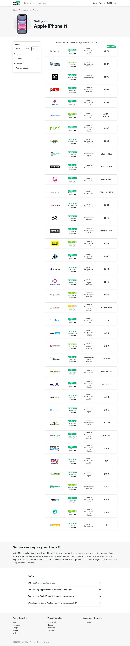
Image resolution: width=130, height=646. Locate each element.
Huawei (15, 630)
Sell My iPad (111, 3)
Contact (46, 642)
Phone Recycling (20, 618)
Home (15, 10)
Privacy (32, 642)
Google (15, 627)
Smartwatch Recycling (92, 618)
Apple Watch (87, 622)
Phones (22, 10)
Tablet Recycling (55, 618)
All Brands (16, 633)
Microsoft (51, 627)
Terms (39, 642)
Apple (29, 10)
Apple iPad (52, 622)
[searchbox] (48, 3)
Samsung (16, 625)
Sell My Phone (98, 3)
